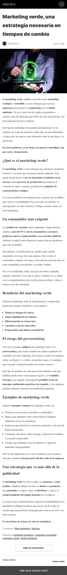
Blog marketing (22, 528)
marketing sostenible (45, 535)
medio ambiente (29, 538)
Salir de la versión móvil (34, 570)
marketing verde (10, 538)
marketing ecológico (23, 535)
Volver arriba (59, 561)
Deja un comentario (33, 547)
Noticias (35, 528)
